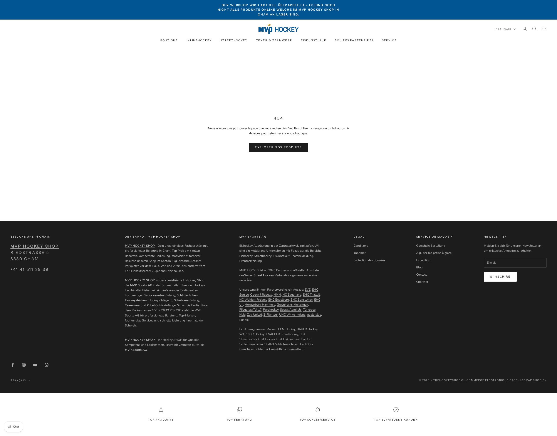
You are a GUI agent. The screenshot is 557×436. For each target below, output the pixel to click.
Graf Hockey (266, 339)
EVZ (307, 290)
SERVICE (389, 40)
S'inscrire (500, 277)
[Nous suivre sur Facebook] (12, 365)
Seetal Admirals (291, 310)
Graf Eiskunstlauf (288, 339)
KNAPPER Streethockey (282, 334)
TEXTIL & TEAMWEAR (274, 40)
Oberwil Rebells (261, 295)
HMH (277, 295)
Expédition (423, 260)
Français (503, 29)
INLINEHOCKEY (199, 40)
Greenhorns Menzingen (292, 305)
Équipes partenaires (354, 40)
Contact (421, 275)
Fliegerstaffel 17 (250, 310)
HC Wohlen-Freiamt (253, 300)
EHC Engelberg (278, 300)
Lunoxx (244, 320)
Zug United (254, 315)
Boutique (169, 40)
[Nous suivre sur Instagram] (24, 365)
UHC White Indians (292, 315)
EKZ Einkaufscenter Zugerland (145, 271)
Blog (419, 267)
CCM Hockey (286, 329)
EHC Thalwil (311, 295)
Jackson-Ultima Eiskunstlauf (284, 349)
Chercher (422, 282)
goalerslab (314, 315)
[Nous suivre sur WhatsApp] (46, 365)
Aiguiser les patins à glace (433, 253)
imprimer (360, 253)
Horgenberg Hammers (260, 305)
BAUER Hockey (307, 329)
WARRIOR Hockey (251, 334)
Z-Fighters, (270, 315)
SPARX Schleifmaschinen (281, 344)
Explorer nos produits (278, 147)
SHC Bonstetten (301, 300)
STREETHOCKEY (233, 40)
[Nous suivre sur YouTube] (35, 365)
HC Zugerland (291, 295)
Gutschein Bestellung (430, 246)
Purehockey (270, 310)
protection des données (369, 260)
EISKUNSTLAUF (313, 40)
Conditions (361, 246)
